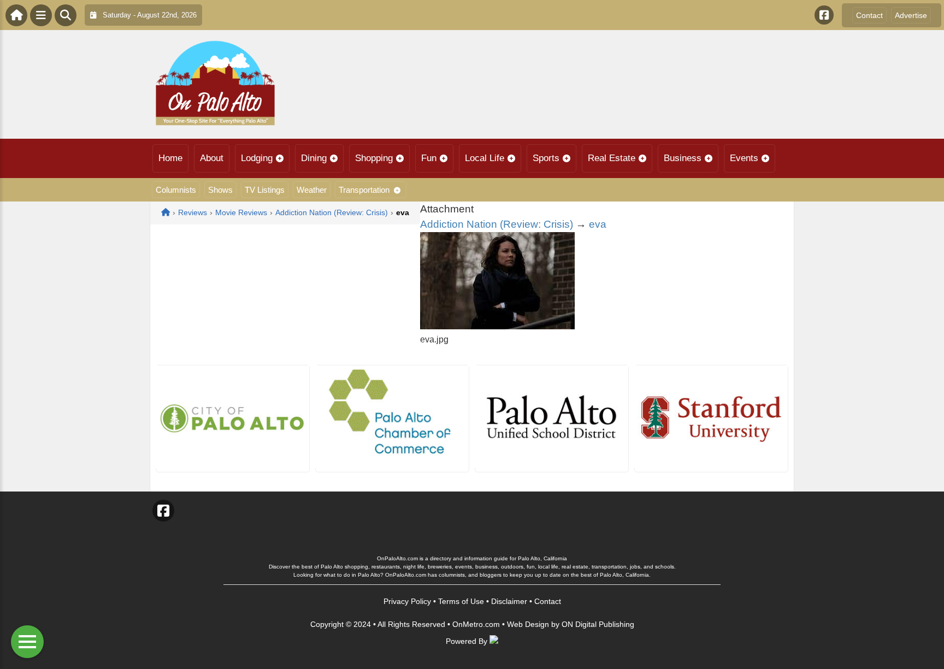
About (211, 158)
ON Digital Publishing (598, 624)
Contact (869, 15)
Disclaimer (509, 601)
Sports (546, 158)
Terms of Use (461, 601)
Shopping (374, 158)
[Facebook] (824, 15)
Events (744, 158)
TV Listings (265, 189)
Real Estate (611, 158)
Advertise (911, 15)
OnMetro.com (476, 624)
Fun (428, 158)
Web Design (528, 624)
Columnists (176, 189)
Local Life (484, 158)
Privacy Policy (407, 601)
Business (682, 158)
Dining (314, 158)
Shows (220, 189)
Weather (312, 189)
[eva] (497, 326)
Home (170, 158)
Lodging (257, 158)
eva (597, 224)
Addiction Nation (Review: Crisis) (496, 224)
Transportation (364, 189)
